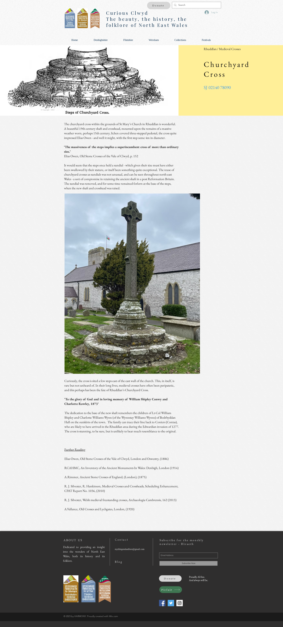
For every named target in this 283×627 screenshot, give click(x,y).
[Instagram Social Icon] (179, 603)
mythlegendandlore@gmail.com (129, 549)
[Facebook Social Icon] (162, 603)
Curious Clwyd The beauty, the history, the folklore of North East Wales (147, 19)
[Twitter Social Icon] (171, 603)
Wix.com (113, 616)
